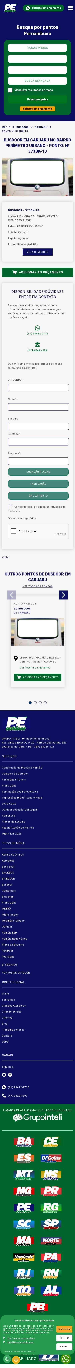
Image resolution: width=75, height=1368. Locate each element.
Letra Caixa (9, 803)
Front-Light (9, 902)
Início (6, 127)
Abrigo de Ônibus (13, 854)
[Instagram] (10, 1075)
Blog (5, 1023)
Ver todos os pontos (38, 586)
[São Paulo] (51, 1224)
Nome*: (12, 399)
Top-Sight (8, 956)
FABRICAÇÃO (38, 483)
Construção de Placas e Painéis (22, 767)
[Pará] (51, 1257)
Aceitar (64, 1346)
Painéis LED (9, 932)
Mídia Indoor (10, 914)
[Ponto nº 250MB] (37, 634)
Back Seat (8, 866)
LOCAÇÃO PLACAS (38, 471)
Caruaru (41, 127)
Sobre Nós (8, 999)
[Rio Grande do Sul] (51, 1207)
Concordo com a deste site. (36, 509)
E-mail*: (13, 418)
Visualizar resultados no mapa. (34, 90)
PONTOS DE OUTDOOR (16, 972)
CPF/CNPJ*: (15, 379)
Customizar (64, 1329)
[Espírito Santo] (24, 1158)
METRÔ (6, 908)
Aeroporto (8, 860)
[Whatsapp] (4, 1087)
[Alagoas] (51, 1290)
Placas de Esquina (13, 821)
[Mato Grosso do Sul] (51, 1174)
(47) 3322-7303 (37, 349)
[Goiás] (51, 1158)
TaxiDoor (7, 950)
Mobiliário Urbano (13, 920)
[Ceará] (51, 1142)
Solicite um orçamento (46, 8)
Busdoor (22, 127)
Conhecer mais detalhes (35, 667)
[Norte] (51, 1240)
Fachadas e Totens (14, 779)
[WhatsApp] (66, 1359)
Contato (7, 1035)
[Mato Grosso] (24, 1174)
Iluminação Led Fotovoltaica (20, 791)
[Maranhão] (24, 1240)
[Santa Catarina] (24, 1224)
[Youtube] (4, 1075)
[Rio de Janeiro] (24, 1273)
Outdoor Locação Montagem (20, 809)
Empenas (8, 896)
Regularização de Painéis (18, 827)
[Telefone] (4, 1096)
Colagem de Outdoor (15, 773)
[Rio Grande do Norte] (51, 1273)
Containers (9, 890)
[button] (30, 702)
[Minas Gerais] (24, 1191)
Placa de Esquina (13, 944)
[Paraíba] (37, 1307)
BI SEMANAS (10, 964)
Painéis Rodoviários (14, 938)
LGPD (5, 1041)
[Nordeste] (24, 1257)
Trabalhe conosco (13, 1029)
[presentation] (11, 594)
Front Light (9, 785)
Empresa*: (14, 453)
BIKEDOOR (8, 878)
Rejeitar (64, 1338)
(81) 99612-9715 (37, 333)
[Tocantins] (24, 1290)
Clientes (7, 1017)
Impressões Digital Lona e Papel (22, 797)
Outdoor (7, 926)
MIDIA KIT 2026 (12, 833)
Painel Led (8, 815)
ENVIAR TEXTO (38, 495)
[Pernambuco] (24, 1207)
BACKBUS (8, 872)
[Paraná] (51, 1191)
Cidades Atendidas (14, 1005)
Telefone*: (14, 434)
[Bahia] (24, 1142)
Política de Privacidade (50, 506)
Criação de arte (11, 1011)
